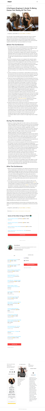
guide (27, 184)
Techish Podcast (30, 366)
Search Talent (20, 381)
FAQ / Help (19, 383)
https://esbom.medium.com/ (19, 249)
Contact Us (19, 384)
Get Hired (19, 382)
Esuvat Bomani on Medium (24, 33)
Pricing (19, 385)
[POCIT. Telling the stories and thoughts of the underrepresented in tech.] (10, 1)
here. (35, 182)
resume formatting (22, 98)
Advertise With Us (30, 365)
